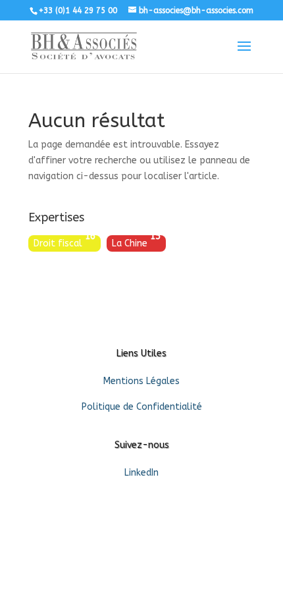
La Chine (136, 242)
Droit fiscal (64, 242)
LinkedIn (141, 472)
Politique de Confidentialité (142, 406)
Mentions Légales (141, 381)
